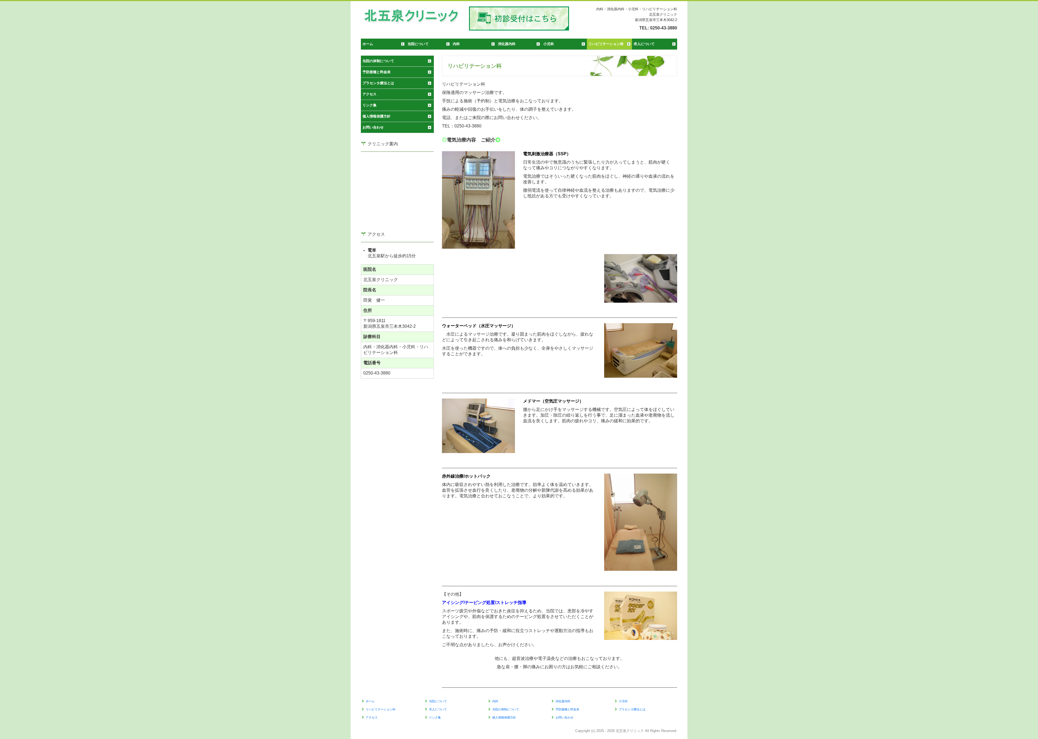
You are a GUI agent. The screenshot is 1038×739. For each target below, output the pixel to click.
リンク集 (369, 105)
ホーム (367, 44)
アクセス (369, 94)
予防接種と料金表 (376, 72)
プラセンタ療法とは (378, 83)
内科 (456, 44)
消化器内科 (506, 44)
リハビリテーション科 (606, 44)
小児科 (548, 44)
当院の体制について (378, 61)
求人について (644, 44)
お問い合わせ (373, 127)
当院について (418, 44)
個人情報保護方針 (376, 116)
